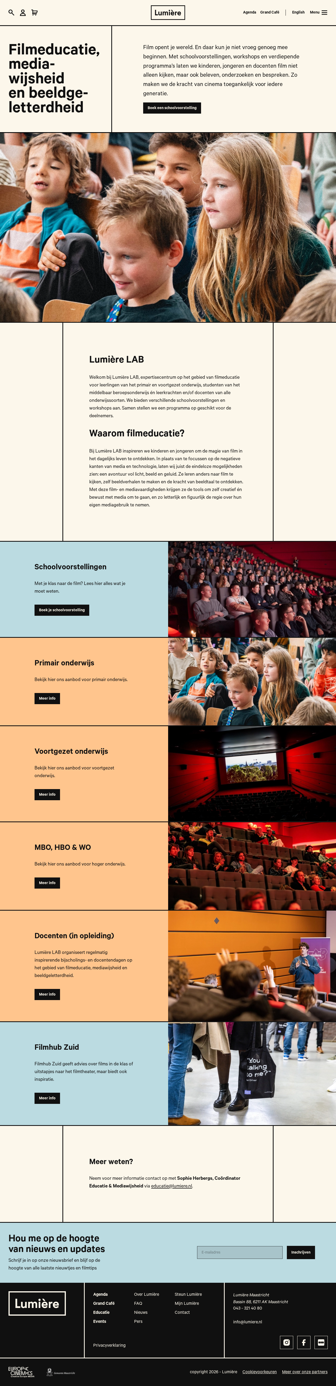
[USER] (23, 13)
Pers (138, 1321)
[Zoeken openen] (11, 13)
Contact (182, 1312)
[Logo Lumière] (168, 12)
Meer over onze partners (305, 1372)
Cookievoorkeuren (260, 1372)
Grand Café (269, 12)
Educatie (101, 1312)
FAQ (138, 1303)
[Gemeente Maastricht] (60, 1372)
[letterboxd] (321, 1342)
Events (99, 1321)
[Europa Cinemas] (21, 1372)
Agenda (249, 12)
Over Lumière (146, 1294)
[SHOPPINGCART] (34, 13)
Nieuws (140, 1312)
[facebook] (303, 1342)
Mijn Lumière (187, 1303)
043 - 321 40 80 (247, 1308)
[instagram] (286, 1342)
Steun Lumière (188, 1294)
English (298, 12)
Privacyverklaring (109, 1345)
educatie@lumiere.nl (171, 1186)
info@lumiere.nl (247, 1322)
